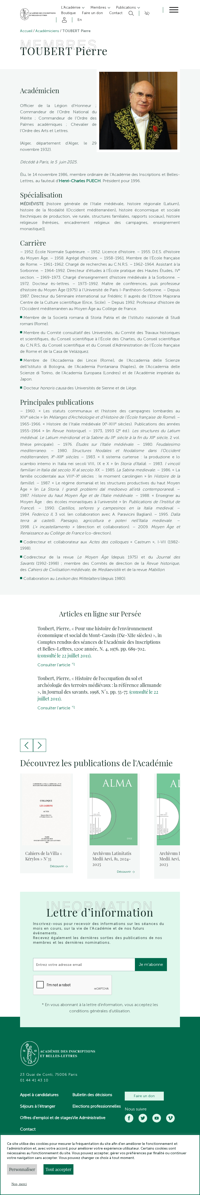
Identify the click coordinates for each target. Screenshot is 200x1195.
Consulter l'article (54, 664)
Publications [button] (126, 7)
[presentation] (26, 745)
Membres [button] (98, 7)
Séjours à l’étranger (37, 1106)
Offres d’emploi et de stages (46, 1117)
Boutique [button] (68, 13)
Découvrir (57, 866)
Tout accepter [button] (58, 1169)
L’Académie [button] (71, 7)
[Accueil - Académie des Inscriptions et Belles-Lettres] (58, 1054)
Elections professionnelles (96, 1106)
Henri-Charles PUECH (80, 180)
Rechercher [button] (130, 13)
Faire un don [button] (92, 13)
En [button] (80, 19)
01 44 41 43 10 (34, 1080)
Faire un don (144, 1096)
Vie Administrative (88, 1117)
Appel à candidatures (39, 1094)
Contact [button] (115, 13)
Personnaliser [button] (22, 1169)
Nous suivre (136, 1109)
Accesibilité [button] (146, 13)
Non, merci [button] (19, 1184)
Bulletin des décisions (92, 1094)
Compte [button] (63, 19)
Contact (28, 1129)
